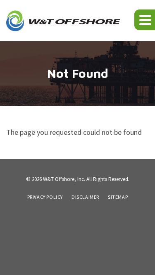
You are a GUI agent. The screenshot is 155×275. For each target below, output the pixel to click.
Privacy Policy (45, 197)
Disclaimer (85, 197)
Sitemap (118, 197)
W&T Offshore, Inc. (64, 179)
